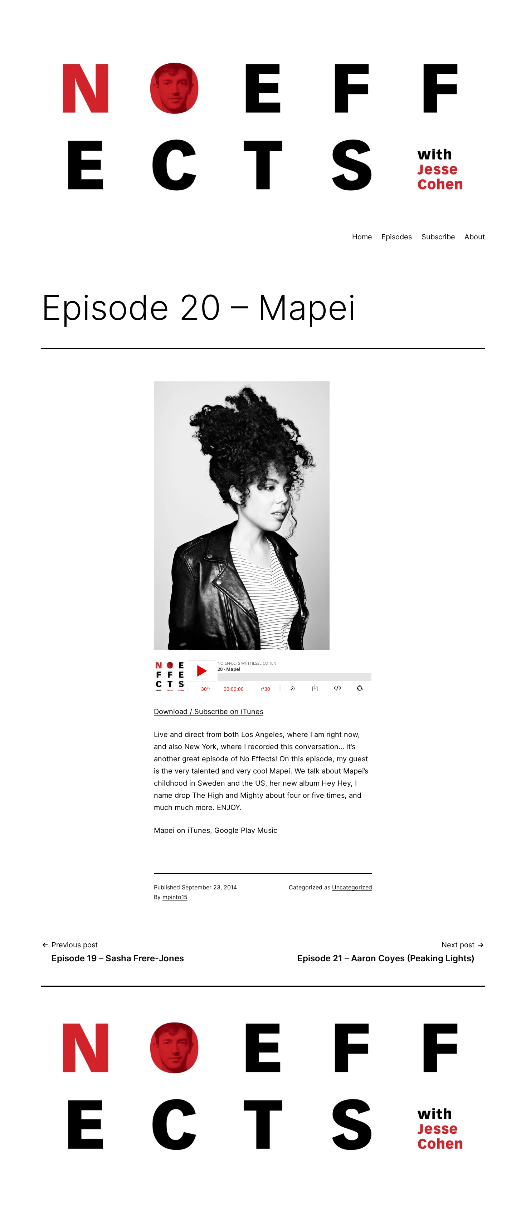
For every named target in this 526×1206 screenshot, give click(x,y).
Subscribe (438, 237)
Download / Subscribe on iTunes (208, 711)
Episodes (396, 237)
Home (362, 237)
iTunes (198, 830)
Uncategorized (352, 887)
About (474, 237)
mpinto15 (174, 896)
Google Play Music (245, 830)
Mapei (164, 830)
